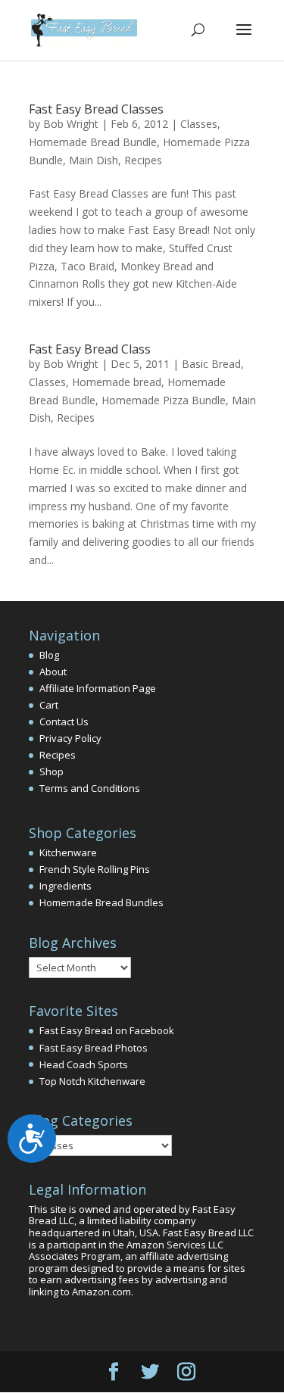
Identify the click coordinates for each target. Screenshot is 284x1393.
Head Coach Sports (83, 1064)
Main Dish (93, 160)
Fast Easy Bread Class (90, 349)
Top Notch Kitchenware (92, 1081)
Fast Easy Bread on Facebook (106, 1030)
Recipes (143, 160)
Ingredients (65, 886)
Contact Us (64, 721)
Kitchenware (68, 852)
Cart (48, 705)
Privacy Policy (70, 738)
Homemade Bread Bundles (101, 902)
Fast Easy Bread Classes (96, 109)
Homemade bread (116, 382)
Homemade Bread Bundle (93, 142)
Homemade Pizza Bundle (163, 400)
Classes (198, 124)
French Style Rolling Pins (94, 869)
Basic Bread (211, 364)
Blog (49, 655)
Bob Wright (70, 124)
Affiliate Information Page (97, 688)
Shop (51, 771)
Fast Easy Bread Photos (93, 1048)
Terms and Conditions (89, 788)
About (53, 671)
